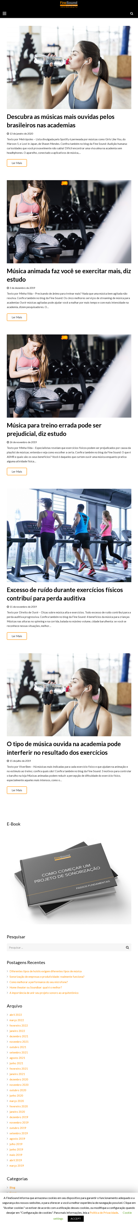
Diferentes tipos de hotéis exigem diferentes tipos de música (46, 971)
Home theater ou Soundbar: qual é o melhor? (36, 987)
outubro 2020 (18, 1090)
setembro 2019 (19, 1133)
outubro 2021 (18, 1047)
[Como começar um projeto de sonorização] (69, 923)
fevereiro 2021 (19, 1068)
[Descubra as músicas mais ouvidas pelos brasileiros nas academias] (69, 67)
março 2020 (17, 1100)
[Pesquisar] (131, 13)
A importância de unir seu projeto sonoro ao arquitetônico (44, 992)
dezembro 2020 (19, 1079)
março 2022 (17, 1020)
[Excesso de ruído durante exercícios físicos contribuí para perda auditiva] (69, 535)
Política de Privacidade (104, 1212)
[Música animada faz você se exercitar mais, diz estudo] (69, 221)
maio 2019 (16, 1154)
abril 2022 (16, 1014)
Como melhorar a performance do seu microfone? (39, 982)
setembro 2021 (19, 1052)
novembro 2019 (19, 1122)
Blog (12, 1187)
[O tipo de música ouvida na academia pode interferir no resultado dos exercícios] (69, 694)
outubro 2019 (18, 1127)
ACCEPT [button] (76, 1218)
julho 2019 (16, 1144)
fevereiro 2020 (19, 1106)
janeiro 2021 (17, 1074)
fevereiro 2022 (19, 1025)
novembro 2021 (19, 1041)
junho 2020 (16, 1095)
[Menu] (4, 13)
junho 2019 (16, 1149)
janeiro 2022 (17, 1030)
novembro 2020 (19, 1084)
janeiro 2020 (17, 1111)
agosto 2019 (17, 1138)
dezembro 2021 (19, 1036)
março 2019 (17, 1165)
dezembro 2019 (19, 1117)
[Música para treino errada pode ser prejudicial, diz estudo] (69, 376)
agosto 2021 (17, 1057)
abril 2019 (16, 1160)
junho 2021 (16, 1063)
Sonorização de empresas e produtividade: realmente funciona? (47, 976)
